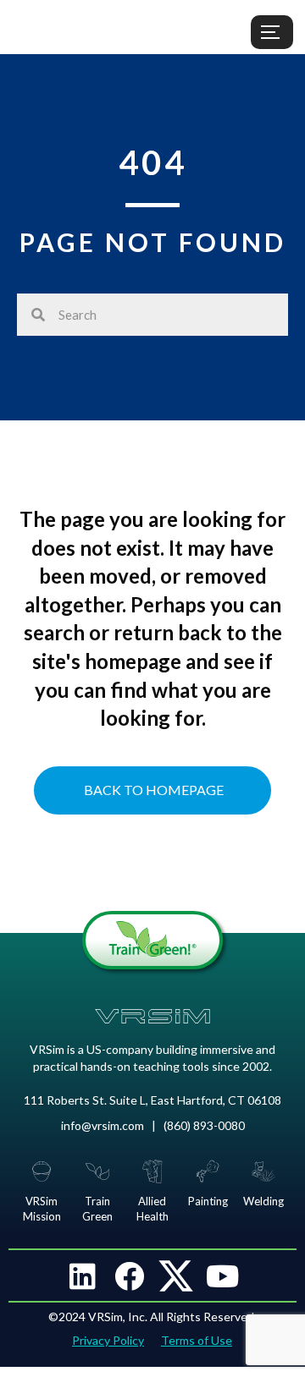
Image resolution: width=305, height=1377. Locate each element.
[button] (83, 1275)
